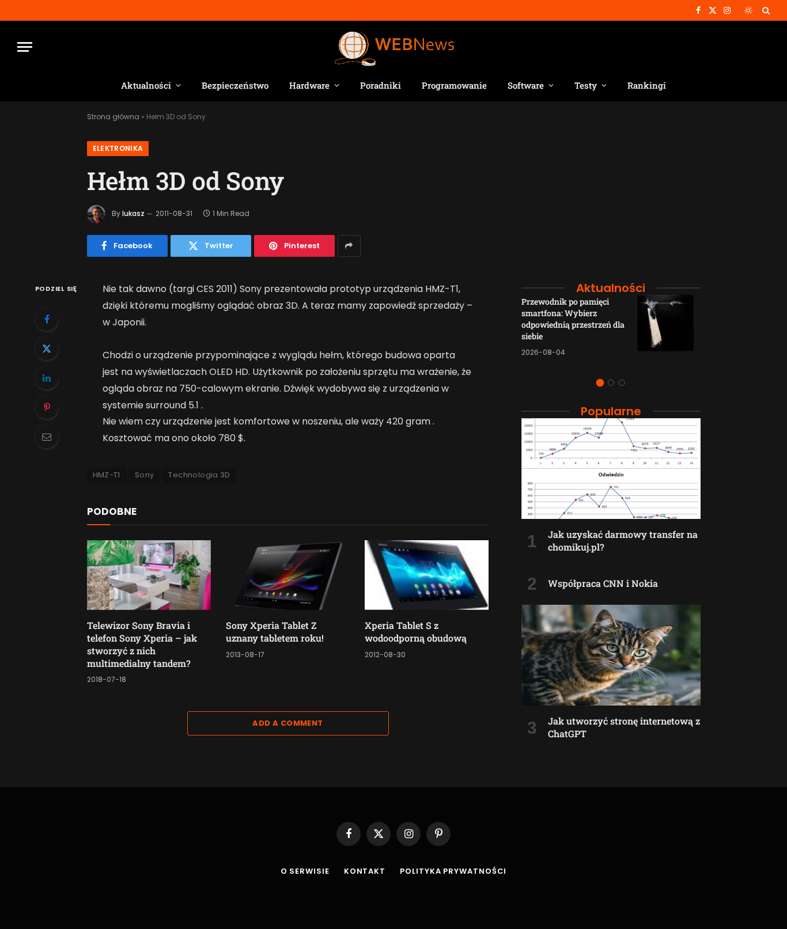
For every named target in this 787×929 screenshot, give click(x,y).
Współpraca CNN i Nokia (603, 583)
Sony (144, 474)
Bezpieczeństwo (235, 85)
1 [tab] (600, 383)
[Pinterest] (46, 407)
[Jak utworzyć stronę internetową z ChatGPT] (611, 655)
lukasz (133, 213)
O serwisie (305, 871)
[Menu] (24, 47)
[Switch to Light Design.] (748, 10)
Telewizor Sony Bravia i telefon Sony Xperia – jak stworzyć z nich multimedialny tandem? (142, 644)
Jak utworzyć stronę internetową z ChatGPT (624, 727)
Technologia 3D (199, 474)
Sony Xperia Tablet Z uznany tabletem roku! (275, 631)
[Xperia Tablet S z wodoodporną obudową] (427, 575)
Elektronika (118, 148)
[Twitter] (46, 348)
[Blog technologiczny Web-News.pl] (393, 47)
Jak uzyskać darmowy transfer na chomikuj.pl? (623, 540)
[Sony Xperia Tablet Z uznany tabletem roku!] (288, 575)
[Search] (765, 10)
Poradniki (380, 85)
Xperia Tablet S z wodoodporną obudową (416, 631)
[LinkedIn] (46, 377)
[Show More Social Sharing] (349, 246)
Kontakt (364, 871)
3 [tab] (621, 383)
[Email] (46, 436)
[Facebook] (46, 319)
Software (526, 85)
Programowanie (454, 85)
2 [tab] (611, 383)
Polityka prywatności (453, 871)
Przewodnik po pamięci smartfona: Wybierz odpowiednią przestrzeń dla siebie (573, 319)
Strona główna (113, 117)
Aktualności (146, 85)
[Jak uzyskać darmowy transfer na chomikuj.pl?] (611, 468)
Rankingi (646, 85)
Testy (585, 85)
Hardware (309, 85)
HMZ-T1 (106, 474)
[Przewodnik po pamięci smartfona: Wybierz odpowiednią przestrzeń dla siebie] (669, 326)
